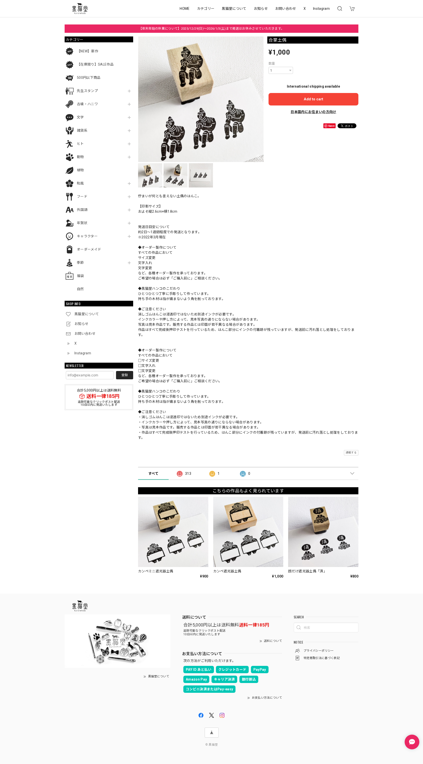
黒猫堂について (234, 9)
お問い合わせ (285, 9)
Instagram (321, 9)
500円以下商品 (89, 78)
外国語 (82, 210)
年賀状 (82, 223)
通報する (351, 452)
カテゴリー (206, 9)
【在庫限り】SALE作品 (95, 64)
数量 (272, 63)
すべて (153, 473)
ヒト (80, 144)
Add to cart (313, 99)
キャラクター (87, 236)
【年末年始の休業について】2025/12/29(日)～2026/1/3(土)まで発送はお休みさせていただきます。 (211, 28)
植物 (80, 170)
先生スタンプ (87, 91)
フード (82, 196)
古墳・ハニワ (87, 104)
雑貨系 (82, 130)
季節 (80, 263)
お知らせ (261, 9)
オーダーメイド (89, 249)
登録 (124, 375)
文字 (80, 117)
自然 (80, 289)
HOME (184, 9)
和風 (80, 183)
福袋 (80, 276)
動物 (80, 157)
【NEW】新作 (87, 51)
